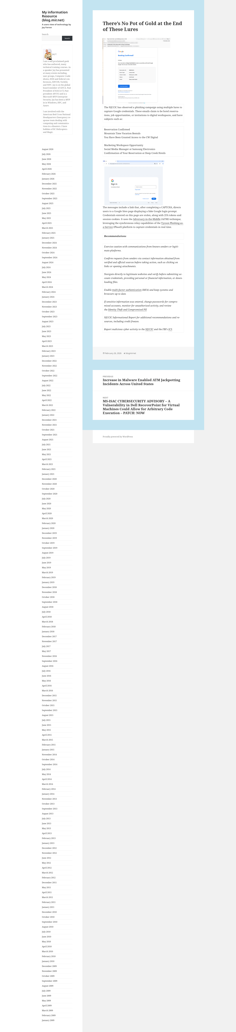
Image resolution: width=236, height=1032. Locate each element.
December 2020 (49, 479)
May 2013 (46, 828)
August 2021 (47, 439)
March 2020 (47, 518)
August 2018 (47, 607)
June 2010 (46, 936)
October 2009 (48, 976)
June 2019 (46, 562)
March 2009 (47, 1010)
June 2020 (46, 503)
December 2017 (49, 636)
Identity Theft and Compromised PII (127, 309)
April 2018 (47, 616)
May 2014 (46, 774)
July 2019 (46, 557)
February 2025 (49, 233)
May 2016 (46, 680)
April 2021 (47, 459)
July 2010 (46, 931)
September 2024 (49, 257)
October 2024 (48, 252)
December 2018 (49, 587)
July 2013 (46, 818)
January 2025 (48, 237)
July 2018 (46, 611)
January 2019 (48, 582)
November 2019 (49, 538)
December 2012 (49, 848)
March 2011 (47, 897)
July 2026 (46, 154)
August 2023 (47, 321)
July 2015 (46, 720)
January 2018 (48, 631)
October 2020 (48, 488)
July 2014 (46, 769)
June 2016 (46, 675)
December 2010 (49, 912)
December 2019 (49, 533)
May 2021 (46, 454)
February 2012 (49, 877)
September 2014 (49, 764)
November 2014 (49, 754)
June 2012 (46, 858)
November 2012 (49, 853)
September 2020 (49, 493)
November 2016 (49, 656)
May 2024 (46, 277)
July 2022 (46, 385)
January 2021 (48, 474)
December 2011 (49, 882)
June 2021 (46, 449)
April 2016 (47, 685)
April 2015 (47, 735)
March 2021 (47, 464)
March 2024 (47, 287)
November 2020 (49, 484)
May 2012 (46, 862)
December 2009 (49, 966)
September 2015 (49, 710)
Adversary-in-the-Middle (147, 219)
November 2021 (49, 424)
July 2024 (46, 267)
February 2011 (49, 902)
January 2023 (48, 356)
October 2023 (48, 311)
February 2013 (49, 838)
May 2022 (46, 395)
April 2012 (47, 867)
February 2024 (49, 292)
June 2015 (46, 725)
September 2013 (49, 808)
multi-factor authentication (126, 289)
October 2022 (48, 370)
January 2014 (48, 794)
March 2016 (47, 690)
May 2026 (46, 164)
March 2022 (47, 405)
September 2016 (49, 661)
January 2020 (48, 528)
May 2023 (46, 336)
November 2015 (49, 700)
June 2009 (46, 995)
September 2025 (49, 198)
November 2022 (49, 365)
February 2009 (49, 1015)
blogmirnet (131, 353)
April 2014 (47, 779)
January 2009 (48, 1020)
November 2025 (49, 188)
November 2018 (49, 592)
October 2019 (48, 543)
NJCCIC (149, 329)
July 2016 (46, 671)
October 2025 (48, 193)
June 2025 (46, 213)
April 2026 (47, 169)
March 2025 (47, 228)
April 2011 (47, 892)
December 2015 (49, 695)
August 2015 (47, 715)
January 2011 (48, 907)
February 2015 (49, 744)
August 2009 (47, 986)
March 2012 (47, 872)
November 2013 (49, 798)
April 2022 (47, 400)
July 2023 (46, 326)
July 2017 (46, 646)
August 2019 (47, 552)
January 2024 (48, 297)
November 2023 (49, 306)
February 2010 (49, 956)
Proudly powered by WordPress (118, 436)
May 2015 (46, 730)
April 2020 (47, 513)
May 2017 (46, 651)
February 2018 (49, 626)
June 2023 (46, 331)
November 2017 (49, 641)
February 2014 (49, 789)
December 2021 (49, 420)
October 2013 (48, 803)
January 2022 (48, 415)
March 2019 (47, 572)
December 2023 (49, 301)
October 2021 (48, 429)
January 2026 (48, 178)
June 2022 (46, 390)
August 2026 (47, 149)
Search (45, 34)
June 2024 (46, 272)
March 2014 (47, 784)
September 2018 (49, 602)
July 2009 (46, 990)
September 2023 (49, 316)
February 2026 (49, 173)
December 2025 (49, 183)
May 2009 (46, 1000)
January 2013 (48, 843)
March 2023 (47, 346)
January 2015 (48, 749)
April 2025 (47, 223)
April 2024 (47, 282)
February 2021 (49, 469)
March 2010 (47, 951)
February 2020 (49, 523)
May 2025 (46, 218)
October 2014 (48, 759)
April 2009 (47, 1005)
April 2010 (47, 946)
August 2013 (47, 813)
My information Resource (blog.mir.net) (55, 16)
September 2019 (49, 548)
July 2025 (46, 208)
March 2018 (47, 621)
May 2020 (46, 508)
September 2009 (49, 981)
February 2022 (49, 410)
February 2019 (49, 577)
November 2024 (49, 247)
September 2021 (49, 434)
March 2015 (47, 739)
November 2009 (49, 971)
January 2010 (48, 961)
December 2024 (49, 242)
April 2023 (47, 341)
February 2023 (49, 351)
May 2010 (46, 941)
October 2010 (48, 917)
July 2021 (46, 444)
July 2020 (46, 498)
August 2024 (47, 262)
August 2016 (47, 666)
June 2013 (46, 823)
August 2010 (47, 926)
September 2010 (49, 922)
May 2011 (46, 887)
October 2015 (48, 705)
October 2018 (48, 597)
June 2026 (46, 159)
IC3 (170, 329)
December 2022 (49, 361)
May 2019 (46, 567)
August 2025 (47, 203)
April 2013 (47, 833)
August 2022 (47, 380)
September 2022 (49, 375)
